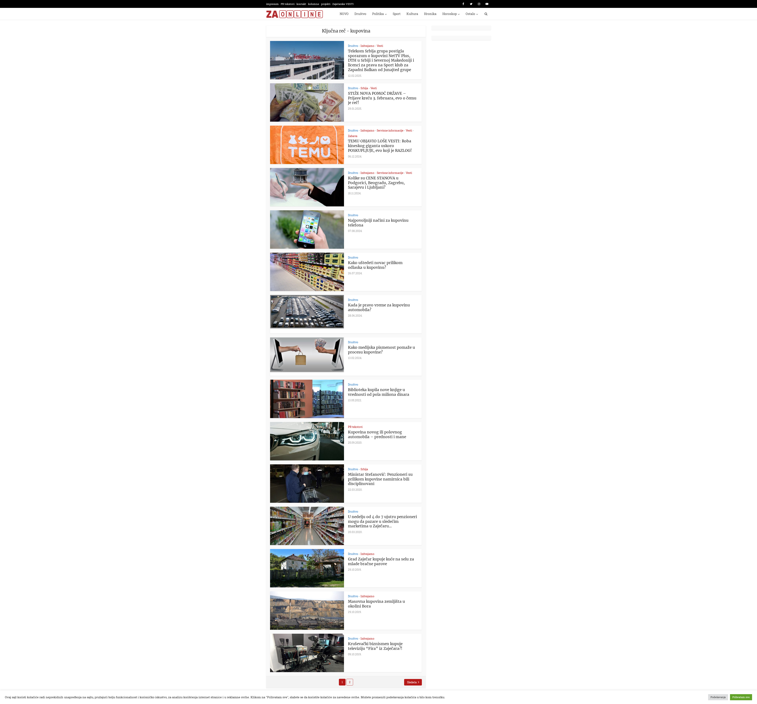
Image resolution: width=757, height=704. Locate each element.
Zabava (352, 136)
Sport (397, 14)
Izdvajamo (367, 46)
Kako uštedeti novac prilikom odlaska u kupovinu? (375, 265)
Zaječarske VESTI (342, 4)
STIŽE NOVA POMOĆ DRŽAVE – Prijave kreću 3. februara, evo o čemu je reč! (382, 98)
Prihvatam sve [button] (741, 697)
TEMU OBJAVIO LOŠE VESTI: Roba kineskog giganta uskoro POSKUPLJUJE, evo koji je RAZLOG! (380, 146)
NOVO (344, 14)
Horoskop (449, 14)
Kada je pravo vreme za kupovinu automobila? (379, 307)
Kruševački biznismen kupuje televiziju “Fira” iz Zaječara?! (375, 646)
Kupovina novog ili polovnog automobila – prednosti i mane (377, 434)
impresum (272, 4)
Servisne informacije (390, 130)
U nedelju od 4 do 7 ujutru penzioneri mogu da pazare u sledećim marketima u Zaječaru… (382, 521)
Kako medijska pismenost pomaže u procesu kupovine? (381, 349)
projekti (325, 4)
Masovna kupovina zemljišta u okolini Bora (376, 603)
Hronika (430, 14)
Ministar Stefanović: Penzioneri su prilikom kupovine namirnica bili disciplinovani (380, 479)
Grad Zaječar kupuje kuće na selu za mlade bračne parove (381, 561)
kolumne (313, 4)
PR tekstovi (288, 4)
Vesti (380, 46)
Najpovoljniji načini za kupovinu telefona (378, 222)
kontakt (301, 4)
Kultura (412, 14)
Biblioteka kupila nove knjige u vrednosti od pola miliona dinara (378, 392)
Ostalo (470, 14)
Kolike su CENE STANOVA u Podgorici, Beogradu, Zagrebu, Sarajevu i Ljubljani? (376, 183)
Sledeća (412, 682)
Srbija (364, 88)
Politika (378, 14)
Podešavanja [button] (718, 697)
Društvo (360, 14)
